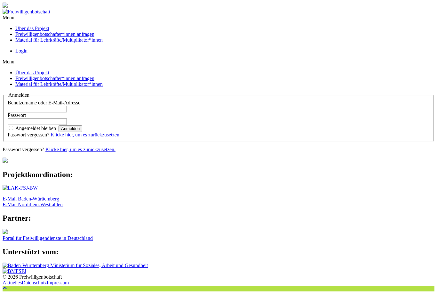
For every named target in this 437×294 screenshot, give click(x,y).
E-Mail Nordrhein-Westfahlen (33, 204)
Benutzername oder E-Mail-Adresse (44, 102)
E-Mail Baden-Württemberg (31, 198)
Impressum (58, 282)
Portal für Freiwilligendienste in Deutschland (48, 238)
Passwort (17, 115)
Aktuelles (12, 282)
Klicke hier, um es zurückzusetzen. (86, 134)
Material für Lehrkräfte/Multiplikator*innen (59, 40)
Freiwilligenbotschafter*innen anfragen (54, 34)
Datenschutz (34, 282)
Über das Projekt (32, 28)
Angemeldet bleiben (35, 128)
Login (21, 50)
